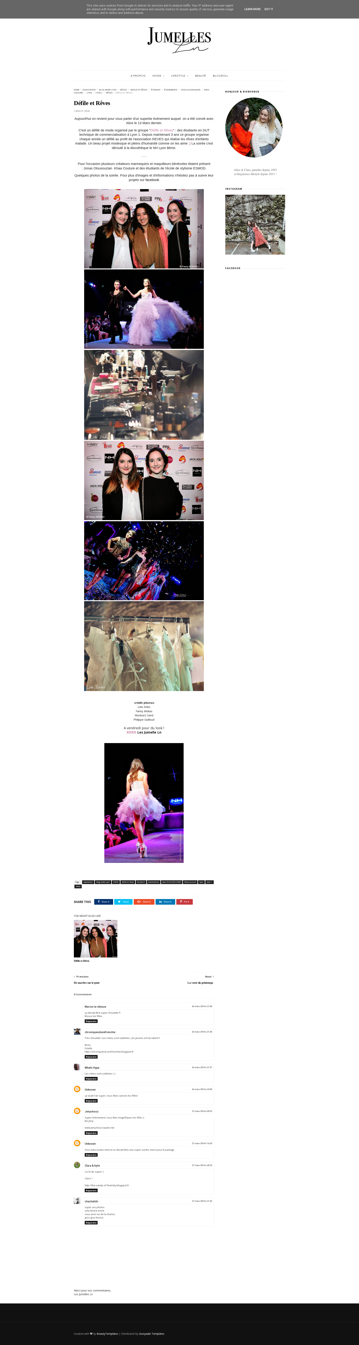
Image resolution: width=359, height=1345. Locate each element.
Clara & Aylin (92, 1165)
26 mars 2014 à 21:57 (202, 1067)
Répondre (91, 1021)
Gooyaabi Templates (151, 1333)
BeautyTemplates (107, 1333)
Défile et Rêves (81, 961)
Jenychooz (92, 1111)
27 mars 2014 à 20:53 (202, 1165)
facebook (152, 180)
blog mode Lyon (107, 90)
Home (76, 90)
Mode (157, 75)
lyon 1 (99, 93)
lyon (89, 93)
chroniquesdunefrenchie (100, 1032)
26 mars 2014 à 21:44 (202, 1032)
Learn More (252, 9)
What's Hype (92, 1067)
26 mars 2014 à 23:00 (202, 1089)
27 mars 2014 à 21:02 (202, 1201)
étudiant (155, 90)
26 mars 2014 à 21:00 (202, 1006)
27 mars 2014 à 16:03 (202, 1143)
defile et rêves (139, 90)
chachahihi (91, 1201)
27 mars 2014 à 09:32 (202, 1111)
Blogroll (220, 75)
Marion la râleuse (95, 1006)
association (88, 90)
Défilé (123, 90)
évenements (170, 90)
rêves (109, 93)
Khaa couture (190, 882)
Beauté (200, 75)
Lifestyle (178, 75)
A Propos (138, 75)
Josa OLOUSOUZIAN (190, 90)
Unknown (90, 1089)
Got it (268, 9)
